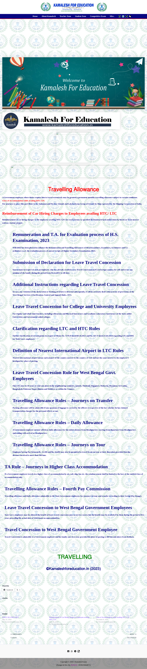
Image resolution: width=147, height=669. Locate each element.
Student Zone (80, 16)
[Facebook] (120, 16)
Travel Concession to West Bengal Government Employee (61, 529)
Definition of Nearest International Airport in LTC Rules (68, 350)
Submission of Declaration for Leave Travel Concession (67, 262)
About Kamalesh (49, 16)
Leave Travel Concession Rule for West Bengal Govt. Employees (64, 375)
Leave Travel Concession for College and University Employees (75, 306)
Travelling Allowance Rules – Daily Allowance (58, 422)
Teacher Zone (65, 16)
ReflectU (74, 665)
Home (35, 16)
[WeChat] (130, 16)
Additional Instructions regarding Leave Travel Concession (71, 284)
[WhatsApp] (123, 16)
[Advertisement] (73, 36)
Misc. (112, 16)
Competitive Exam (98, 16)
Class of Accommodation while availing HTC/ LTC (113, 617)
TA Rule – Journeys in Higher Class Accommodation (56, 466)
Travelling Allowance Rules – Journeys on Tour (59, 444)
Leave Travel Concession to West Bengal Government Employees (68, 507)
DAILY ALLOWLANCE (10, 617)
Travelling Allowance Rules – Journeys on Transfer (63, 400)
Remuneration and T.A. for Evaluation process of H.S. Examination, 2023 (65, 237)
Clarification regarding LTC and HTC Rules (56, 328)
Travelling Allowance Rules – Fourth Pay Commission (57, 488)
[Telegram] (127, 16)
